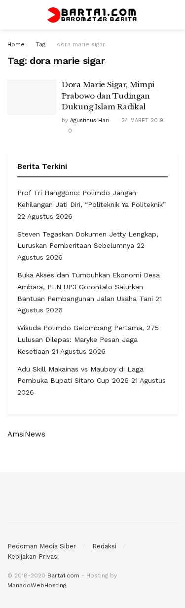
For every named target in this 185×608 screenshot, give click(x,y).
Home (16, 44)
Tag (40, 44)
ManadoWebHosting (36, 585)
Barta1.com (63, 575)
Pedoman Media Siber (41, 546)
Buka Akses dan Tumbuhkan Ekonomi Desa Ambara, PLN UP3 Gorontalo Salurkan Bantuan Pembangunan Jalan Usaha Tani (88, 287)
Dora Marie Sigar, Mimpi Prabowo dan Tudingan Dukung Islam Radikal (108, 95)
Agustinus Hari (90, 120)
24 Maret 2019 (141, 120)
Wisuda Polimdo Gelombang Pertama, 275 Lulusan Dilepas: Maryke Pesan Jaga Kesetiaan (88, 339)
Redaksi (104, 546)
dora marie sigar (81, 44)
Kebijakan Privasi (33, 556)
